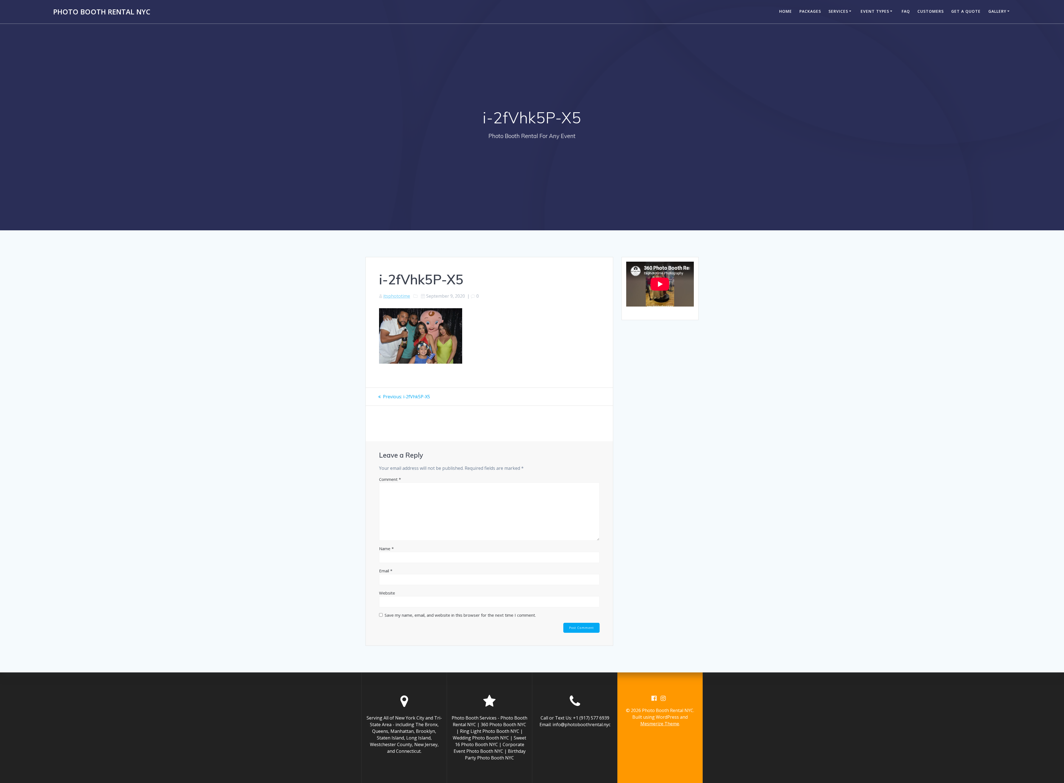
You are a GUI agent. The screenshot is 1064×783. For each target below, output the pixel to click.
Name (386, 548)
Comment (390, 479)
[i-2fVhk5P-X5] (420, 362)
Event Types (875, 11)
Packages (810, 11)
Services (838, 11)
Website (387, 593)
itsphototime (396, 296)
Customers (930, 11)
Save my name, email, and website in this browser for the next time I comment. (460, 615)
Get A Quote (966, 11)
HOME (785, 11)
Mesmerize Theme (659, 724)
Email (385, 570)
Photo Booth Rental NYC (101, 12)
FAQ (906, 11)
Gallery (997, 11)
